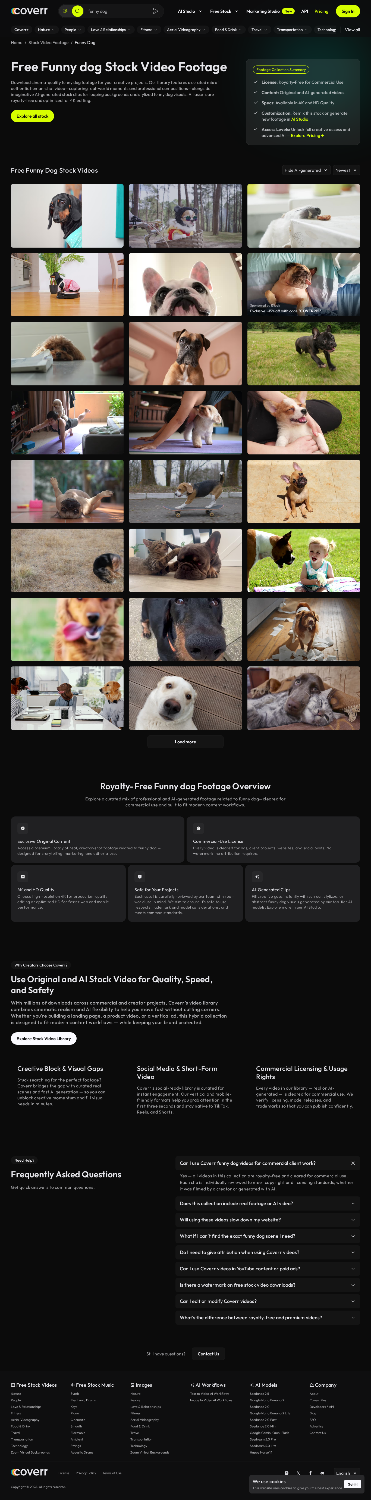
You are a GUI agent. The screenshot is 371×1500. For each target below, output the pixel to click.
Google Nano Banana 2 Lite (270, 1413)
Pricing (321, 11)
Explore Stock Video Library (44, 1038)
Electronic (78, 1433)
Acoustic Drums (82, 1452)
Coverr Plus (318, 1400)
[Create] (65, 11)
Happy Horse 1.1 (261, 1452)
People (16, 1400)
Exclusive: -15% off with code (285, 310)
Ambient (77, 1439)
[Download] (116, 379)
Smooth (76, 1426)
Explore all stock (32, 116)
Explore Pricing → (307, 135)
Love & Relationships (26, 1407)
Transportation (22, 1439)
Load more (185, 741)
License (63, 1473)
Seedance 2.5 (259, 1394)
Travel (15, 1433)
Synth (75, 1394)
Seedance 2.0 (259, 1407)
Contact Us (208, 1353)
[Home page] (29, 11)
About (314, 1394)
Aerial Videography (25, 1420)
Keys (74, 1407)
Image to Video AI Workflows (211, 1400)
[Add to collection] (116, 329)
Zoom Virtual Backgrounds (30, 1452)
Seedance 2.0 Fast (263, 1420)
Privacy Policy (86, 1473)
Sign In (348, 11)
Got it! (353, 1484)
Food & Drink (20, 1426)
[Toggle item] (353, 1163)
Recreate (67, 378)
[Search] (77, 11)
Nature (16, 1394)
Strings (76, 1446)
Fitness (16, 1413)
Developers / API (322, 1407)
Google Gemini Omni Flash (269, 1433)
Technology (19, 1446)
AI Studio (186, 11)
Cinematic (78, 1420)
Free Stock (220, 11)
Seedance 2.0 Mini (263, 1426)
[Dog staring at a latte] (67, 353)
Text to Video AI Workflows (209, 1394)
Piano (75, 1413)
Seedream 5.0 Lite (263, 1446)
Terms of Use (112, 1473)
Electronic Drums (83, 1400)
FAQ (313, 1420)
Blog (313, 1413)
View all (352, 29)
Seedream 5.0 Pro (263, 1439)
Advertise (316, 1426)
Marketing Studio (269, 11)
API (304, 11)
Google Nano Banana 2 (267, 1400)
